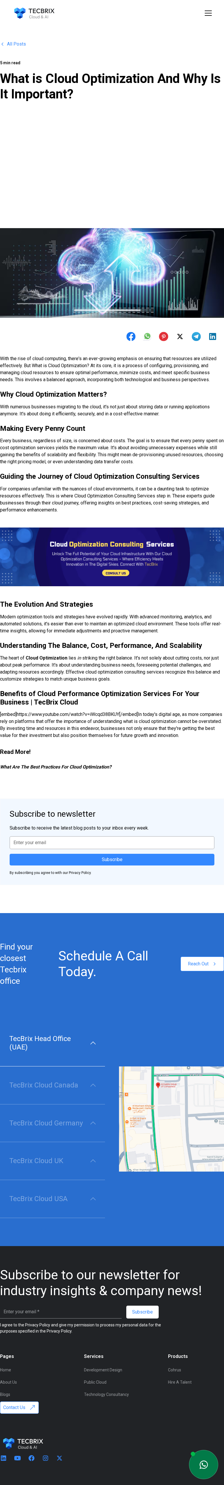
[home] (34, 13)
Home (5, 1370)
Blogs (5, 1394)
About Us (8, 1382)
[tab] (52, 1043)
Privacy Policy (59, 1331)
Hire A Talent (180, 1382)
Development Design (103, 1370)
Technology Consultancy (106, 1394)
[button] (207, 13)
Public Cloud (95, 1382)
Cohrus (174, 1370)
